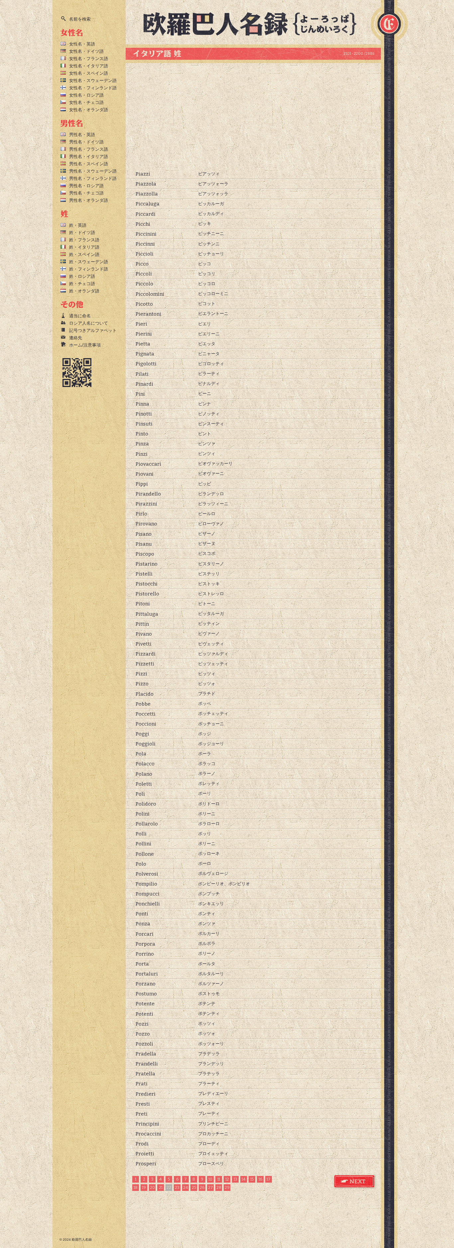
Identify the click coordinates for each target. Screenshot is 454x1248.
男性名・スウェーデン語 (93, 171)
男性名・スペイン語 (88, 163)
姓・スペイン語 (84, 254)
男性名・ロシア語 (86, 185)
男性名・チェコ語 (86, 193)
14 (244, 1179)
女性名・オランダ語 (88, 109)
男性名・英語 (82, 134)
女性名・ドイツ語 (86, 51)
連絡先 (75, 337)
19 (144, 1187)
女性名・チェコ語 (86, 102)
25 (194, 1187)
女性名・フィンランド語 (93, 87)
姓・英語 (77, 225)
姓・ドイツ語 (82, 232)
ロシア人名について (88, 323)
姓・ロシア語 (82, 276)
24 (185, 1187)
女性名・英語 (82, 43)
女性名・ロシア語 (86, 95)
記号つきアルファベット (93, 330)
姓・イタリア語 (84, 247)
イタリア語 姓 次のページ (355, 1182)
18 (136, 1187)
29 (227, 1187)
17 (269, 1179)
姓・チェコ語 (82, 283)
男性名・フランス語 (88, 149)
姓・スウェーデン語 (88, 261)
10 (210, 1179)
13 (235, 1179)
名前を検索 (80, 19)
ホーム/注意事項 (85, 345)
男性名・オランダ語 (88, 200)
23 (177, 1187)
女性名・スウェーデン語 (93, 80)
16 (260, 1179)
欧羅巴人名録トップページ (256, 23)
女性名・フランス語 (88, 58)
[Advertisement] (253, 116)
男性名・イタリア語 (88, 156)
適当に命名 (80, 315)
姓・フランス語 (84, 239)
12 (227, 1179)
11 (218, 1179)
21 (161, 1187)
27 (210, 1187)
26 (202, 1187)
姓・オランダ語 (84, 290)
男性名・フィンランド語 (93, 178)
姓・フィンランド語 (88, 269)
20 (152, 1187)
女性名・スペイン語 (88, 73)
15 (252, 1179)
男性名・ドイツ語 (86, 141)
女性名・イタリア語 (88, 65)
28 (218, 1187)
